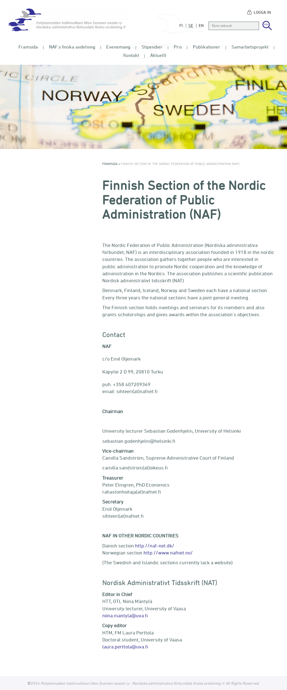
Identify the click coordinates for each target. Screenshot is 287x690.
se (190, 25)
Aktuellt (158, 55)
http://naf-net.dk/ (154, 545)
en (201, 25)
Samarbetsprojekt (250, 47)
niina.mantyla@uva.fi (125, 615)
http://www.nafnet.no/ (168, 552)
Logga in (262, 12)
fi (181, 25)
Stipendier (152, 47)
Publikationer (206, 47)
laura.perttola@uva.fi (125, 646)
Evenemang (118, 47)
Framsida (28, 47)
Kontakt (131, 55)
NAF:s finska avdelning (72, 47)
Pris (178, 47)
